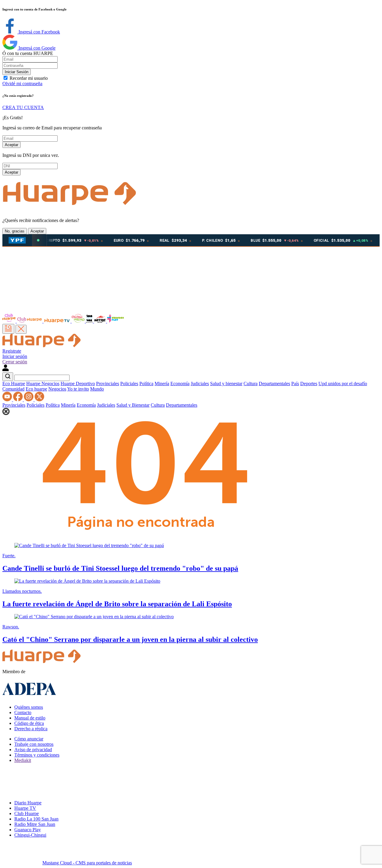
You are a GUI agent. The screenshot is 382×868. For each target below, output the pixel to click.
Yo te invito (78, 388)
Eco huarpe (36, 388)
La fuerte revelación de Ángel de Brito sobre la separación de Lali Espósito (117, 604)
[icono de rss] (7, 399)
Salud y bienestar (226, 383)
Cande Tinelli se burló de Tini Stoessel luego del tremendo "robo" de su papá (120, 568)
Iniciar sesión (14, 356)
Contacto (22, 712)
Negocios (57, 388)
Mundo (97, 388)
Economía (180, 383)
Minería (162, 383)
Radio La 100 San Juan (36, 818)
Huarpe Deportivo (78, 383)
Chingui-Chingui (30, 835)
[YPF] (17, 240)
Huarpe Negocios (42, 383)
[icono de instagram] (29, 399)
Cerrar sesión (14, 361)
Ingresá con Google (36, 47)
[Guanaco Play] (115, 321)
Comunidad (13, 388)
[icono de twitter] (39, 399)
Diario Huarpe (27, 802)
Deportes (308, 383)
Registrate (11, 350)
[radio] (100, 321)
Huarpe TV (25, 808)
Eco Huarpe (13, 383)
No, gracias (14, 231)
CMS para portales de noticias (87, 862)
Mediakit (22, 760)
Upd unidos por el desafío (342, 383)
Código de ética (29, 723)
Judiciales (200, 383)
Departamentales (274, 383)
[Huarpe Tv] (58, 321)
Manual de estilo (29, 717)
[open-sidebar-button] (8, 329)
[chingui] (79, 321)
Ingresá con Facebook (38, 31)
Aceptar (11, 145)
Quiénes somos (28, 707)
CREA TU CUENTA (23, 107)
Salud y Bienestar (133, 405)
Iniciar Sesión (16, 72)
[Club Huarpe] (23, 321)
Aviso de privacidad (33, 749)
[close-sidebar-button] (21, 329)
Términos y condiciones (36, 754)
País (295, 383)
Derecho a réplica (30, 728)
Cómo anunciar (28, 738)
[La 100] (90, 321)
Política (146, 383)
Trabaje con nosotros (33, 744)
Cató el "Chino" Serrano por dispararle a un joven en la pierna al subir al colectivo (130, 639)
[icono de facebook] (18, 399)
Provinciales (107, 383)
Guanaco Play (27, 829)
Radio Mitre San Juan (34, 824)
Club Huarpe (26, 813)
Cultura (251, 383)
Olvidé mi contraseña (22, 83)
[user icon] (5, 369)
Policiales (129, 383)
